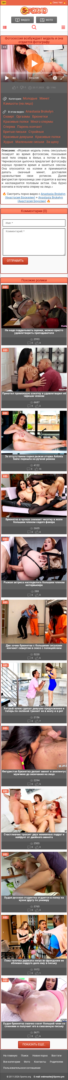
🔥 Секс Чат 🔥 (57, 2)
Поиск (24, 1055)
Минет (45, 98)
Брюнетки (40, 116)
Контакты (40, 1061)
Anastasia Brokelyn (39, 111)
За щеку (52, 142)
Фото (27, 1061)
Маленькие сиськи (29, 142)
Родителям (56, 1061)
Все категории (11, 1061)
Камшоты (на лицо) (18, 103)
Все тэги (56, 1055)
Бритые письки (14, 132)
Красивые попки (15, 121)
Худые (8, 142)
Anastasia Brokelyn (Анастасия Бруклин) (40, 199)
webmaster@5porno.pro (52, 1076)
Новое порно (40, 1055)
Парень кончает (29, 126)
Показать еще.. (34, 1044)
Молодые (30, 98)
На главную (10, 1055)
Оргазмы (23, 116)
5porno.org (25, 1076)
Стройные (36, 132)
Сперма (9, 126)
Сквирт (8, 116)
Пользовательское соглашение (21, 1067)
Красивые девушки (18, 137)
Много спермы (42, 121)
